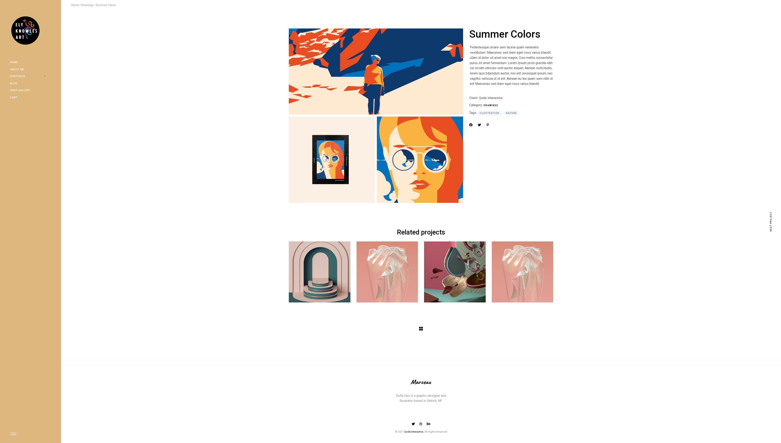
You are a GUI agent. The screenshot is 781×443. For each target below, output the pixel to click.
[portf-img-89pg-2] (332, 160)
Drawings (491, 105)
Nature (511, 113)
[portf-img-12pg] (420, 160)
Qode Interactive (491, 98)
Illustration (490, 113)
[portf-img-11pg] (376, 71)
